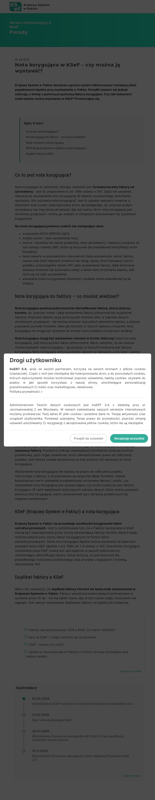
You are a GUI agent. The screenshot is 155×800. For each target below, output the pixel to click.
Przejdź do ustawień (88, 438)
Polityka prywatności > (26, 391)
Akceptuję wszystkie (129, 438)
